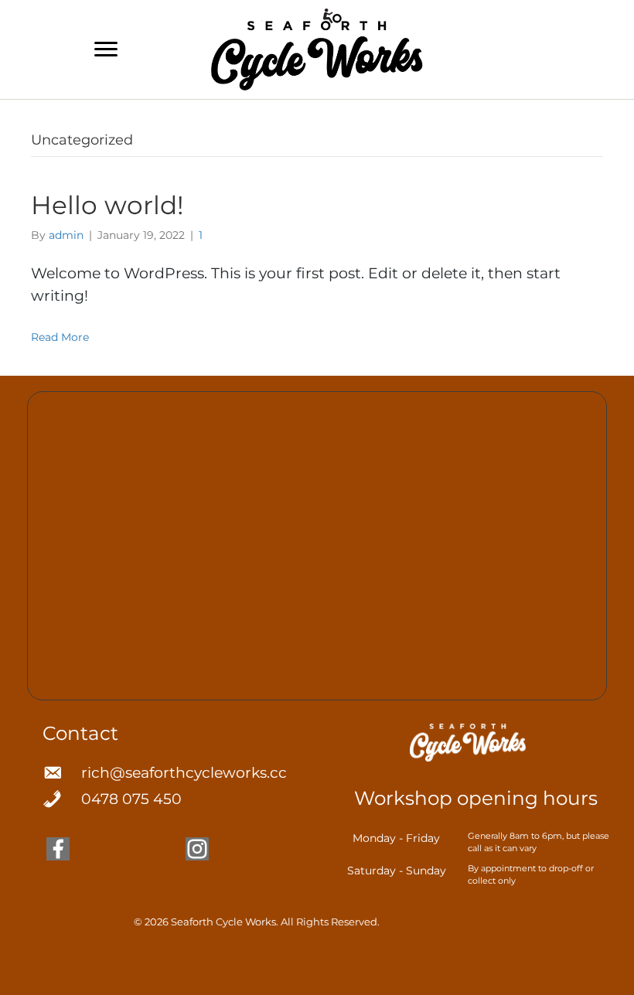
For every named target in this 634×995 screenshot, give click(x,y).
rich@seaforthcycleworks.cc (184, 773)
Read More (60, 337)
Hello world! (107, 204)
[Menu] (106, 49)
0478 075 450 (131, 799)
